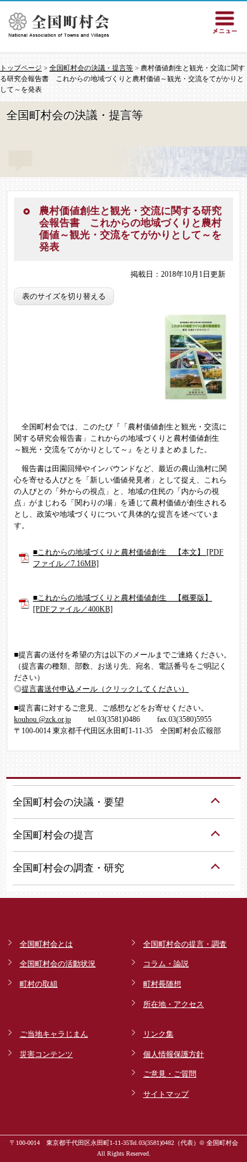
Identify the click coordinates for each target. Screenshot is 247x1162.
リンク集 (158, 1034)
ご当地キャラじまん (54, 1034)
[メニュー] (225, 22)
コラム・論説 (166, 963)
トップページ (21, 68)
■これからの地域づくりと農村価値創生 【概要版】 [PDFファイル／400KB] (122, 603)
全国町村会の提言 (53, 835)
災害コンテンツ (46, 1054)
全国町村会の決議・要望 (68, 802)
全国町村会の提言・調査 (185, 944)
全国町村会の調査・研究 (68, 867)
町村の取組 (39, 984)
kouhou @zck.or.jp (42, 719)
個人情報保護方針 (173, 1054)
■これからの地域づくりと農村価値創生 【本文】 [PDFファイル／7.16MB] (128, 558)
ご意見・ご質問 (169, 1074)
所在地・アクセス (173, 1004)
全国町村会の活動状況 (58, 963)
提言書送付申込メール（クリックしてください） (105, 689)
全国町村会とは (46, 944)
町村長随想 (162, 984)
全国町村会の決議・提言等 (91, 68)
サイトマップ (166, 1094)
